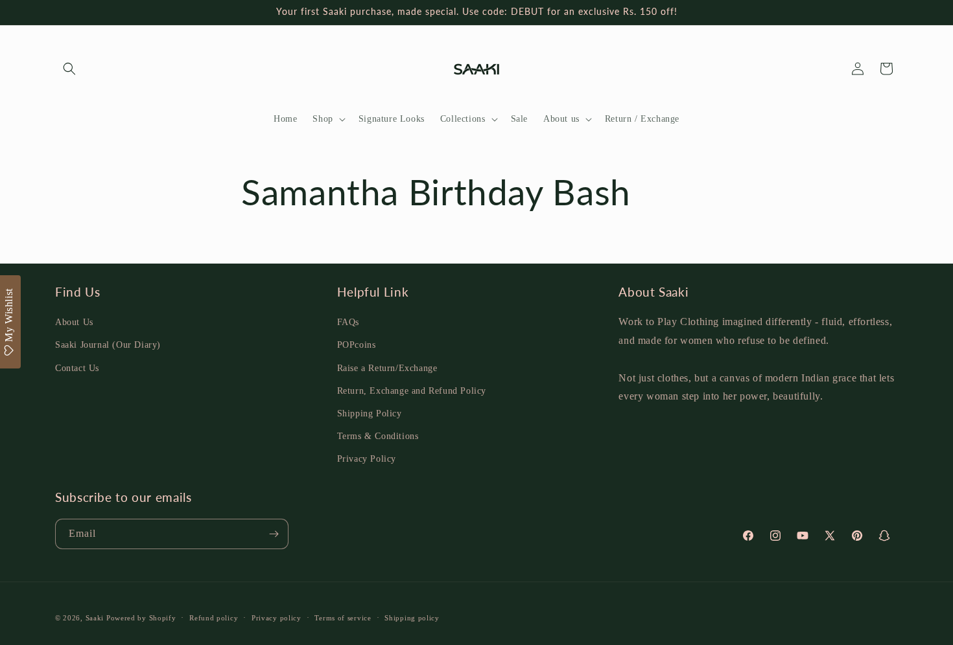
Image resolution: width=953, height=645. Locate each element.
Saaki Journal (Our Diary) (108, 345)
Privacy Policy (366, 459)
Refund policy (213, 618)
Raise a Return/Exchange (387, 368)
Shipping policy (412, 618)
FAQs (348, 322)
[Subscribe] (273, 534)
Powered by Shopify (141, 618)
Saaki (95, 618)
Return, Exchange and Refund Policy (411, 391)
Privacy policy (276, 618)
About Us (74, 322)
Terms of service (342, 618)
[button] (69, 68)
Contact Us (77, 368)
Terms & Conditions (378, 436)
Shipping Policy (369, 413)
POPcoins (356, 345)
